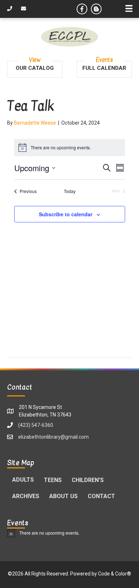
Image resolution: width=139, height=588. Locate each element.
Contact (101, 496)
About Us (63, 496)
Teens (53, 480)
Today (70, 191)
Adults (23, 479)
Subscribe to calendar (65, 214)
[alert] (69, 533)
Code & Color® (114, 574)
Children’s (88, 480)
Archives (25, 496)
